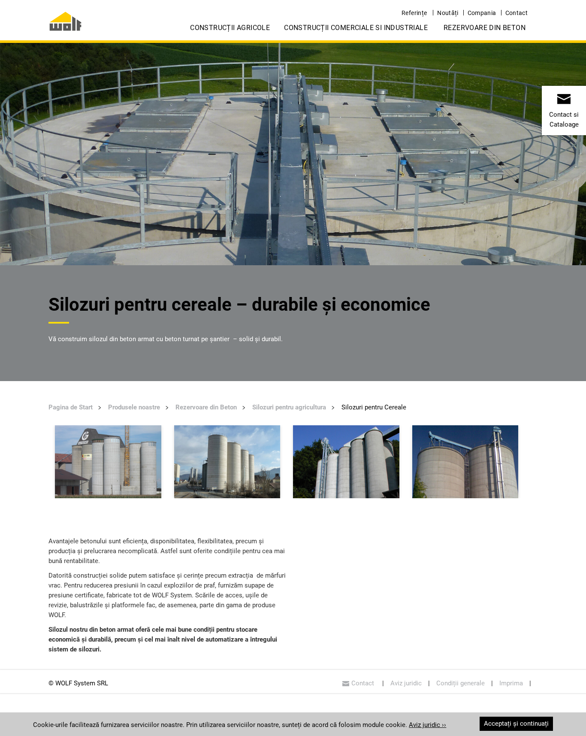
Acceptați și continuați (516, 723)
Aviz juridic (406, 683)
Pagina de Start (70, 407)
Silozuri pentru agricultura (289, 407)
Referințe (414, 12)
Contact (516, 12)
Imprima (511, 683)
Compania (482, 12)
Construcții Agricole (230, 28)
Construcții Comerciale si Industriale (356, 28)
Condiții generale (460, 683)
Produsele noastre (134, 407)
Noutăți (447, 12)
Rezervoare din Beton (485, 28)
